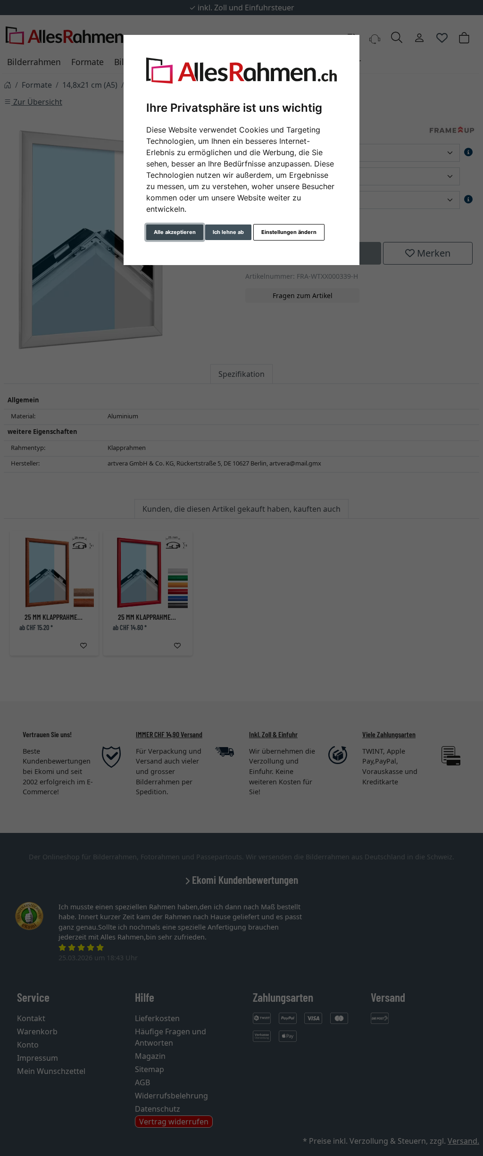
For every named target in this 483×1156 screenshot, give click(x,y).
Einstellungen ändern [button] (288, 232)
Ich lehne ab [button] (228, 232)
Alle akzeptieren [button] (175, 232)
